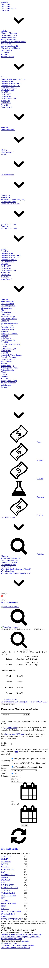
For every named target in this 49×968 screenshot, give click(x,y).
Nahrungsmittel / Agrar (9, 368)
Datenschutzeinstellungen (11, 941)
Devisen (40, 515)
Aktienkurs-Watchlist (9, 562)
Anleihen (40, 460)
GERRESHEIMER (8, 903)
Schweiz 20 (5, 101)
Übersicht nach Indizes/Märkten (13, 79)
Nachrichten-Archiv (14, 939)
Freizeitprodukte (7, 325)
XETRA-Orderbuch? (9, 228)
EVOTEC (5, 909)
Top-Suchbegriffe (9, 849)
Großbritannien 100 (8, 98)
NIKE (3, 906)
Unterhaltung (6, 385)
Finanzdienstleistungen (9, 323)
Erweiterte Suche (7, 175)
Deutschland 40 (7, 81)
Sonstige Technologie (9, 381)
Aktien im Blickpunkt (9, 33)
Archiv (3, 154)
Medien (4, 150)
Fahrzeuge (5, 321)
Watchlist (40, 554)
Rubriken (4, 31)
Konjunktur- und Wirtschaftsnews (13, 42)
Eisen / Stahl (5, 314)
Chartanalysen (6, 50)
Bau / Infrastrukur (7, 304)
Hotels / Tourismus (8, 340)
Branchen (4, 127)
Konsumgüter (6, 351)
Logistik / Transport (8, 357)
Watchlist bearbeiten (8, 565)
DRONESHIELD (8, 914)
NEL (3, 898)
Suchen (26, 715)
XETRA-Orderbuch (8, 224)
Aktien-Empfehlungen (24, 937)
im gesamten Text (35, 767)
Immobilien (5, 342)
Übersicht (4, 226)
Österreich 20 (6, 103)
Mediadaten (25, 941)
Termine (4, 54)
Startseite (4, 2)
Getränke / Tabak (7, 329)
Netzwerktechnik (7, 370)
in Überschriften (19, 767)
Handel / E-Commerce (9, 334)
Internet (4, 346)
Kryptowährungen (8, 517)
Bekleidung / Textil (8, 306)
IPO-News (5, 52)
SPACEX (5, 867)
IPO (16, 752)
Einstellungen (6, 567)
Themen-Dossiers (7, 57)
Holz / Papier (6, 338)
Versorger (4, 387)
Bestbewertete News (8, 37)
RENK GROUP (7, 885)
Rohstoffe (4, 376)
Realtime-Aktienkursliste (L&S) (13, 199)
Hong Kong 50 (6, 107)
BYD (3, 882)
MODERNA (6, 862)
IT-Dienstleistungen (8, 349)
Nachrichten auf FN (8, 8)
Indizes (3, 77)
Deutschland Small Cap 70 (11, 83)
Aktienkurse (5, 195)
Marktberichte (6, 44)
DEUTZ (4, 864)
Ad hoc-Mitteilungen (9, 35)
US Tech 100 (6, 94)
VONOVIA (5, 890)
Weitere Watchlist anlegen (10, 558)
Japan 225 (5, 105)
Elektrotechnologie (8, 316)
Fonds (39, 442)
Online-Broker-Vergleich (10, 204)
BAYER (4, 916)
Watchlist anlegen (7, 571)
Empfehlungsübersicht (9, 46)
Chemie (4, 310)
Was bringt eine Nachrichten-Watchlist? (16, 569)
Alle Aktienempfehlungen (10, 48)
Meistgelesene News (8, 40)
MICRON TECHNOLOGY (12, 919)
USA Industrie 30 (7, 90)
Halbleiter (4, 331)
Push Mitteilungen (8, 704)
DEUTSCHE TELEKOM (11, 911)
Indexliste (4, 251)
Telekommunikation (8, 383)
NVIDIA (4, 859)
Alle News (5, 11)
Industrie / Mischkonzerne (10, 344)
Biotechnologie (6, 308)
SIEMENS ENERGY (9, 888)
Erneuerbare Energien (9, 319)
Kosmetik (4, 353)
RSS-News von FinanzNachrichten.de (15, 948)
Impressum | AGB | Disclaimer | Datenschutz (17, 945)
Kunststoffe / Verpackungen (11, 355)
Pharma (4, 374)
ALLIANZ (5, 901)
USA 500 (4, 92)
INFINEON (5, 880)
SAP (3, 872)
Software (4, 379)
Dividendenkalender (8, 202)
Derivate (40, 479)
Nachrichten (5, 4)
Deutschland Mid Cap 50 (10, 86)
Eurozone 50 (6, 96)
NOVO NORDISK (8, 896)
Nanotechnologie (7, 366)
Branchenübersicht (8, 130)
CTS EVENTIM (7, 869)
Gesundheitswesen (8, 327)
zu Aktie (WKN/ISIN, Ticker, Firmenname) (29, 763)
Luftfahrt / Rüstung (8, 359)
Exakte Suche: (4, 744)
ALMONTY (6, 856)
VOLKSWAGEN (8, 893)
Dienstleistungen (7, 312)
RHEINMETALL (8, 875)
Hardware (4, 336)
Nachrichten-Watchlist (9, 560)
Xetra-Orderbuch (19, 934)
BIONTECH (6, 877)
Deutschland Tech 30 (9, 88)
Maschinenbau (6, 361)
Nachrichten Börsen (8, 937)
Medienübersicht (7, 152)
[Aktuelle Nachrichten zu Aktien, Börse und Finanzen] (10, 607)
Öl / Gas (4, 372)
